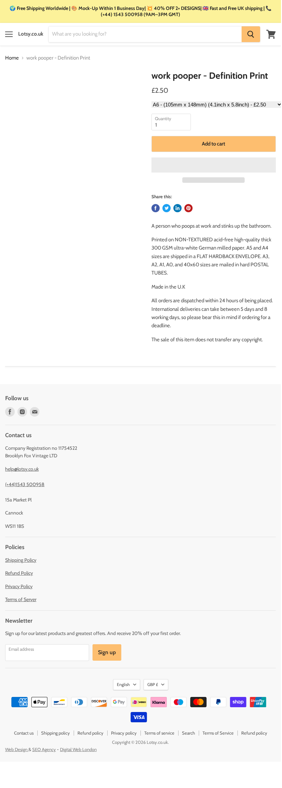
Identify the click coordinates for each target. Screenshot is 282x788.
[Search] (251, 34)
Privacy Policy (19, 586)
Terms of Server (20, 599)
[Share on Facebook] (155, 208)
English (123, 684)
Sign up (107, 652)
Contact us (24, 733)
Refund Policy (19, 573)
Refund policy (90, 733)
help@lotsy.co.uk (22, 469)
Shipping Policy (20, 560)
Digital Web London (78, 749)
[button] (213, 165)
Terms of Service (218, 733)
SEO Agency (44, 749)
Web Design (16, 749)
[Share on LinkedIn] (177, 208)
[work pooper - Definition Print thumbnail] (14, 88)
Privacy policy (124, 733)
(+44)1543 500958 (25, 484)
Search (188, 733)
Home (12, 58)
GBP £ (152, 684)
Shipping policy (55, 733)
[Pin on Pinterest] (188, 208)
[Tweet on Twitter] (166, 208)
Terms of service (159, 733)
